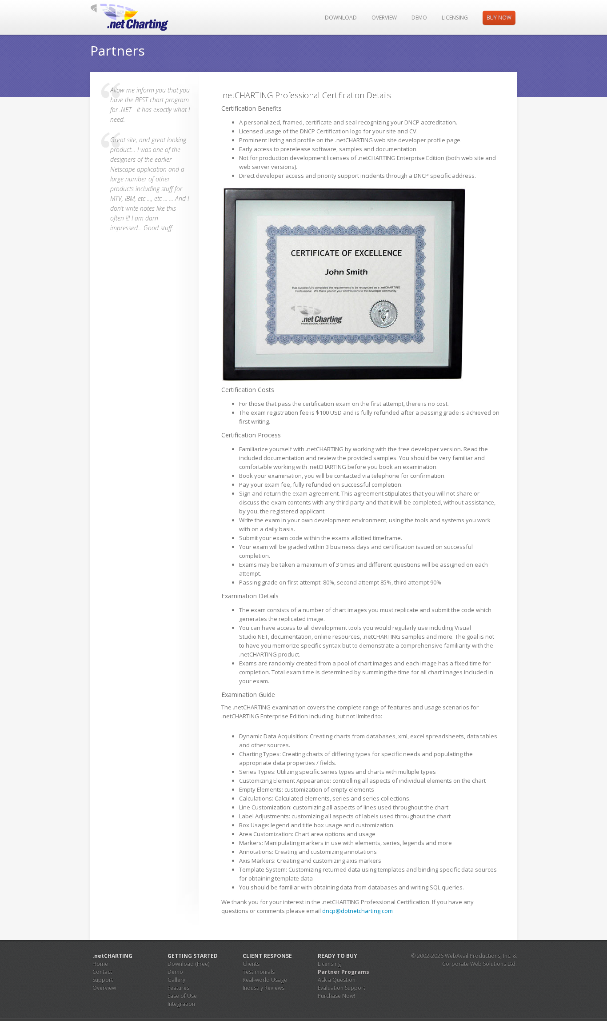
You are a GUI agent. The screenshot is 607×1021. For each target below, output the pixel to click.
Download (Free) (188, 964)
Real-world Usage (265, 980)
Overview (384, 17)
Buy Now (499, 17)
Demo (419, 17)
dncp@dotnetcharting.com (357, 911)
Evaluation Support (341, 988)
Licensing (455, 17)
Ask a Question (336, 980)
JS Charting (135, 17)
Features (178, 988)
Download (341, 17)
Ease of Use (182, 996)
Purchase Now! (336, 996)
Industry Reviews (263, 988)
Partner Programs (343, 972)
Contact (102, 972)
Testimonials (259, 972)
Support (102, 980)
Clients (251, 964)
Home (100, 964)
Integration (181, 1004)
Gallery (176, 980)
